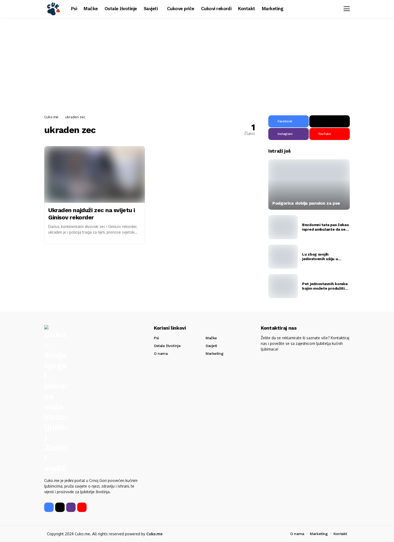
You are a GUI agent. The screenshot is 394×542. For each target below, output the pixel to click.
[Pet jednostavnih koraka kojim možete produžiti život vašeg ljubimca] (283, 286)
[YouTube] (82, 507)
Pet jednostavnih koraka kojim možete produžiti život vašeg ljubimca (325, 286)
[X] (329, 121)
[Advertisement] (197, 64)
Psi (156, 338)
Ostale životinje (167, 346)
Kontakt (340, 534)
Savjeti (211, 346)
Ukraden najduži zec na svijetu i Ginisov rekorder (91, 213)
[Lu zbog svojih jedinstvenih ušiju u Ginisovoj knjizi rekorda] (283, 257)
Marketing (214, 353)
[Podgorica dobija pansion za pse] (309, 184)
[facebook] (49, 507)
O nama (161, 353)
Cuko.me (51, 117)
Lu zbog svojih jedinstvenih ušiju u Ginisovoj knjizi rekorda (323, 256)
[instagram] (71, 507)
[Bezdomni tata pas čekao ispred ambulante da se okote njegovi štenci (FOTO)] (283, 227)
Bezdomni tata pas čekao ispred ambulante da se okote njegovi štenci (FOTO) (325, 227)
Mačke (211, 338)
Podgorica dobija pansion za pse (306, 203)
